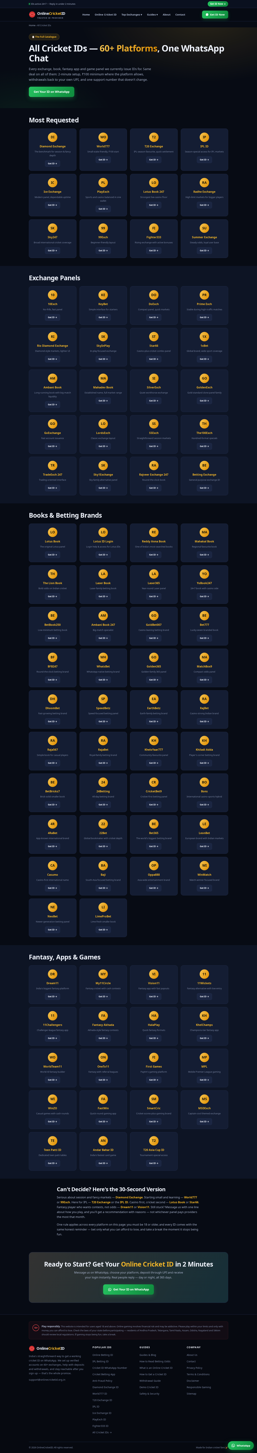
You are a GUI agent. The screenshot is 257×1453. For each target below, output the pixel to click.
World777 (190, 1197)
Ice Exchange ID (101, 1413)
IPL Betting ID (100, 1361)
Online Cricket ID (106, 14)
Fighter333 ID (100, 1426)
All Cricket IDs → (102, 1432)
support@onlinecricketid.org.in (47, 1379)
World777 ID (99, 1393)
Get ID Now (217, 14)
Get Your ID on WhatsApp (51, 92)
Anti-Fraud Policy (102, 1380)
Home (86, 14)
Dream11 (127, 1207)
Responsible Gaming (199, 1387)
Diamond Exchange (129, 1197)
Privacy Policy (194, 1367)
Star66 (194, 1202)
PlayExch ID (99, 1419)
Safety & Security (149, 1393)
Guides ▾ (152, 14)
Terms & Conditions (198, 1374)
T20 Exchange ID (102, 1400)
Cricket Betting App (103, 1374)
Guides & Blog (148, 1355)
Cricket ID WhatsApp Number (109, 1367)
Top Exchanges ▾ (132, 14)
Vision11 (143, 1207)
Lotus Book (177, 1202)
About (166, 14)
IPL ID (124, 1202)
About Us (192, 1355)
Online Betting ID (102, 1355)
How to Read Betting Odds (155, 1361)
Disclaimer (193, 1380)
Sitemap (191, 1393)
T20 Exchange (101, 1202)
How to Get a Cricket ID (153, 1374)
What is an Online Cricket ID (156, 1367)
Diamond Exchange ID (105, 1387)
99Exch (65, 1202)
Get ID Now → (218, 3)
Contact (180, 14)
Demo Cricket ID (149, 1387)
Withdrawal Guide (150, 1380)
